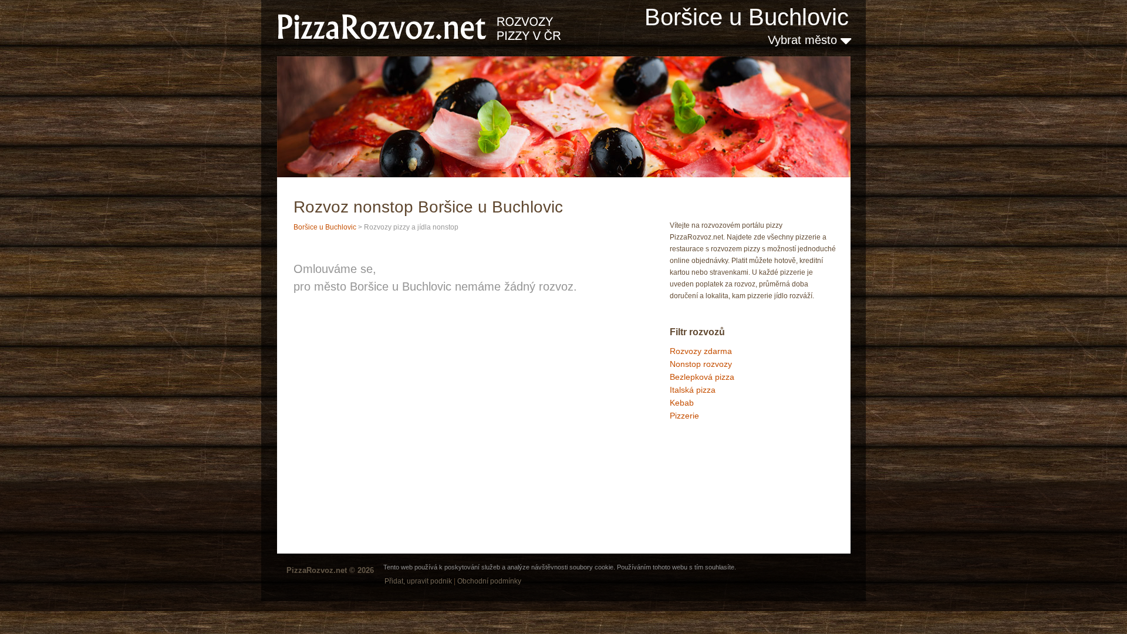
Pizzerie (684, 415)
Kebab (682, 402)
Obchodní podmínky (489, 581)
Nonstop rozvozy (701, 364)
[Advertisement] (728, 472)
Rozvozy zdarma (701, 351)
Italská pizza (693, 389)
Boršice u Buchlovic (747, 17)
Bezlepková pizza (702, 377)
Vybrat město (804, 39)
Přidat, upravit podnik (418, 581)
